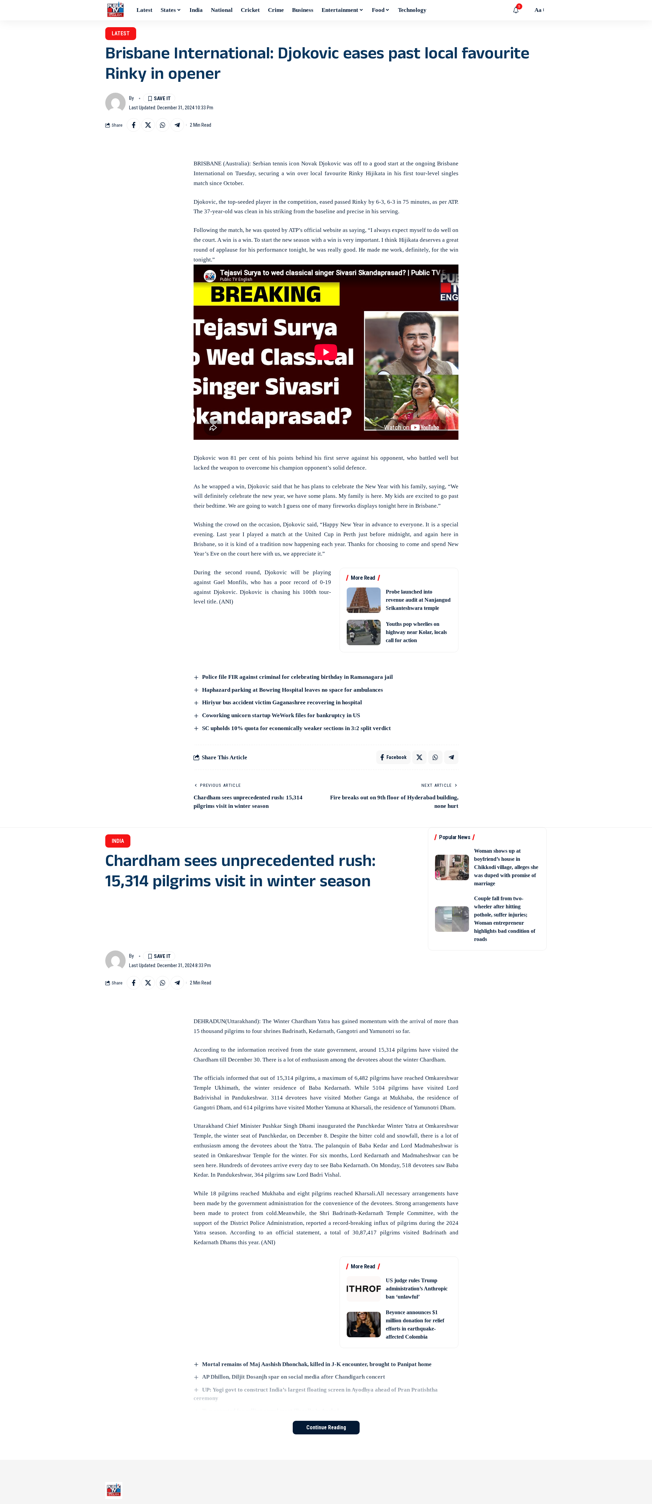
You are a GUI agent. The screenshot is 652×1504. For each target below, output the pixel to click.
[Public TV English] (115, 10)
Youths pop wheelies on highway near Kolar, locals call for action (416, 632)
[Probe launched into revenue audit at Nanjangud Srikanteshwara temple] (364, 600)
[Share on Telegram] (177, 125)
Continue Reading (326, 1427)
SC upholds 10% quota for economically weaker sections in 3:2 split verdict (296, 728)
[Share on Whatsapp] (162, 125)
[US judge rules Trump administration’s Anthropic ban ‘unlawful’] (364, 1289)
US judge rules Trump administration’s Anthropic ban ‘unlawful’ (417, 1289)
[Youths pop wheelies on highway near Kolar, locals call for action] (364, 632)
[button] (526, 10)
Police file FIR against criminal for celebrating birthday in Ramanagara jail (297, 677)
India (118, 841)
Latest (121, 33)
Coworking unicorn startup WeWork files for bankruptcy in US (281, 715)
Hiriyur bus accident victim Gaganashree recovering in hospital (282, 702)
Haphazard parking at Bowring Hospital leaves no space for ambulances (292, 690)
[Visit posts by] (115, 103)
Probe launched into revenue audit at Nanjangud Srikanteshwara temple (418, 600)
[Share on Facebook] (133, 125)
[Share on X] (148, 125)
